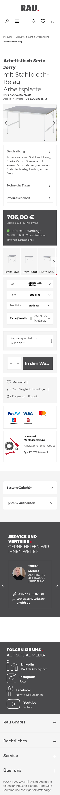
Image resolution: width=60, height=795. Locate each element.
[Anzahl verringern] (10, 363)
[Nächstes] (54, 123)
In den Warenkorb (39, 363)
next (54, 262)
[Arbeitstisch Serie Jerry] (30, 123)
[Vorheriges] (5, 123)
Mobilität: (15, 305)
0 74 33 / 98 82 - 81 (31, 594)
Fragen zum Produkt (25, 396)
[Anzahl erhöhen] (18, 363)
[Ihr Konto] (7, 21)
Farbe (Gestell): (18, 318)
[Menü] (16, 21)
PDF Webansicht (38, 452)
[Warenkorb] (52, 21)
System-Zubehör (19, 488)
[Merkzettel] (43, 21)
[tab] (29, 162)
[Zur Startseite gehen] (30, 8)
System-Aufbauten (21, 503)
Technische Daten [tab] (18, 185)
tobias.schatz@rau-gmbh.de (31, 601)
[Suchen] (34, 21)
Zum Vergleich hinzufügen (29, 389)
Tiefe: (13, 294)
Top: (12, 283)
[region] (30, 123)
